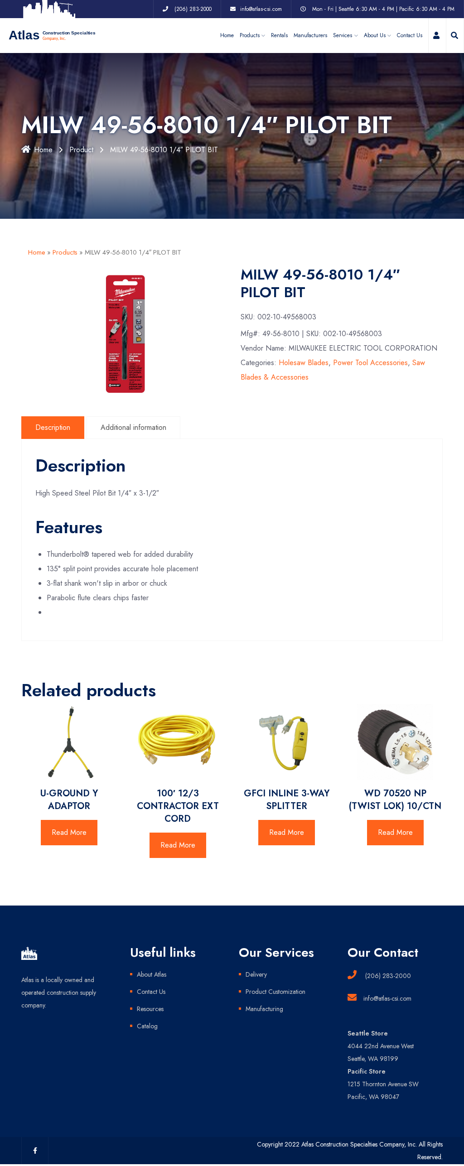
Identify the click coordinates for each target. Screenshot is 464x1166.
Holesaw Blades (304, 362)
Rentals (279, 35)
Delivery (256, 974)
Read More (69, 832)
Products (65, 252)
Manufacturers (310, 35)
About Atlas (151, 974)
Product (81, 150)
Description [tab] (52, 427)
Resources (150, 1008)
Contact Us (409, 35)
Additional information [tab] (133, 427)
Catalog (147, 1026)
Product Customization (275, 991)
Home (227, 35)
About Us (375, 35)
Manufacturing (264, 1008)
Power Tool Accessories (370, 362)
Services (342, 35)
